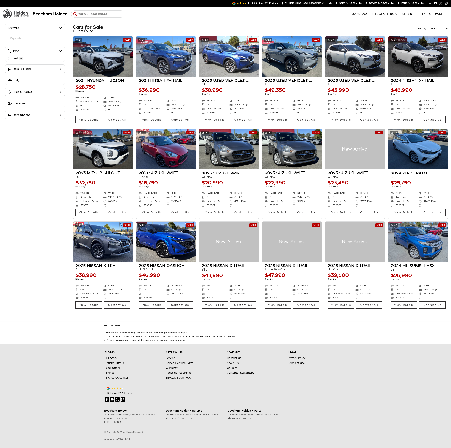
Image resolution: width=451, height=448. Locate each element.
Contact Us (117, 120)
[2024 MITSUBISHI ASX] (418, 242)
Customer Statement (240, 372)
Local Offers (112, 368)
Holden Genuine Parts (179, 363)
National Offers (114, 363)
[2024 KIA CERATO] (418, 149)
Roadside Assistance (178, 372)
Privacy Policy (297, 358)
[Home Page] (16, 13)
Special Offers (383, 14)
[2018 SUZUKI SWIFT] (166, 149)
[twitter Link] (441, 3)
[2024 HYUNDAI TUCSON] (103, 56)
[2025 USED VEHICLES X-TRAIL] (229, 56)
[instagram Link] (446, 3)
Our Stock (359, 14)
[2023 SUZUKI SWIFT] (229, 149)
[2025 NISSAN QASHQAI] (166, 242)
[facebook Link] (430, 3)
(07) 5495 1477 (121, 418)
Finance (109, 372)
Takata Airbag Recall (179, 377)
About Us (233, 363)
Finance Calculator (116, 377)
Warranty (172, 368)
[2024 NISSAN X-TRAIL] (166, 56)
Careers (232, 368)
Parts (426, 14)
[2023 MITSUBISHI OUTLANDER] (103, 149)
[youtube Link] (435, 3)
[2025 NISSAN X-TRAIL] (103, 242)
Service (407, 14)
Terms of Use (296, 363)
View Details (89, 120)
